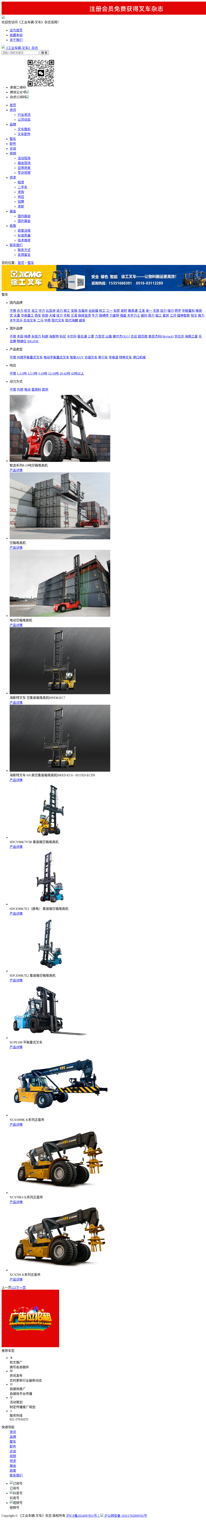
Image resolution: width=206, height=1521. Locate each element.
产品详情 (16, 470)
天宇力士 (133, 315)
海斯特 (54, 336)
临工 (158, 315)
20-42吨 (65, 373)
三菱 (91, 336)
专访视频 (24, 172)
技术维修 (24, 240)
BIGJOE (33, 341)
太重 (17, 315)
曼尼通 (82, 336)
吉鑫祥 (83, 310)
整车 (13, 139)
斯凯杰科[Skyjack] (161, 336)
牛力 (95, 315)
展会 (13, 211)
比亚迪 (51, 310)
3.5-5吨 (32, 373)
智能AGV (77, 357)
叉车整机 (24, 129)
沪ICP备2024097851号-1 (83, 1515)
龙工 (34, 310)
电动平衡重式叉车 (56, 357)
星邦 (166, 315)
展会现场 (24, 163)
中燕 (47, 320)
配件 (13, 143)
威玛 (144, 315)
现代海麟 (71, 320)
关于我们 (16, 40)
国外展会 (24, 221)
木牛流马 (16, 320)
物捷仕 (22, 341)
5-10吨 (42, 373)
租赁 (21, 182)
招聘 (21, 201)
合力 (20, 310)
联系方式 (24, 250)
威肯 (82, 320)
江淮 (141, 310)
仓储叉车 (90, 357)
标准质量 (24, 235)
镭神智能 (183, 315)
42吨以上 (77, 373)
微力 (201, 315)
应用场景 (24, 168)
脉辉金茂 (84, 315)
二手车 (22, 187)
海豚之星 (191, 336)
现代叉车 (58, 320)
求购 (21, 192)
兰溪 (74, 315)
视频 (13, 153)
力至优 (100, 336)
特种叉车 (125, 357)
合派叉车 (29, 320)
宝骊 (74, 310)
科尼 (63, 336)
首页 (13, 105)
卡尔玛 (71, 336)
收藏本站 (16, 35)
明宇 (178, 310)
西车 (38, 315)
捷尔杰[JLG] (121, 336)
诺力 (59, 310)
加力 (163, 310)
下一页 (21, 1287)
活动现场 (24, 158)
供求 (13, 177)
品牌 (13, 124)
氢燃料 (36, 389)
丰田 (20, 336)
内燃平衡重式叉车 (30, 357)
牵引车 (103, 357)
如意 (116, 310)
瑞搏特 (104, 315)
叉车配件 (24, 134)
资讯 (13, 110)
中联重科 (188, 310)
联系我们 (16, 245)
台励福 (93, 310)
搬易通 (133, 310)
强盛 (123, 315)
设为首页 (16, 30)
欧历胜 (143, 336)
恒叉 (194, 315)
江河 (173, 315)
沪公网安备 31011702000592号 (125, 1515)
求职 (21, 206)
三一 (109, 310)
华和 (67, 315)
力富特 (114, 315)
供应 (21, 197)
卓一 (149, 310)
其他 (45, 389)
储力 (170, 310)
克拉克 (179, 336)
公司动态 (24, 119)
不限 (13, 310)
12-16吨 (53, 373)
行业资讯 (24, 114)
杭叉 (27, 310)
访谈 (13, 148)
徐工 (102, 310)
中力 (42, 310)
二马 (40, 320)
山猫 (108, 336)
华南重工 (27, 315)
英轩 (124, 310)
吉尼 (134, 336)
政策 (13, 226)
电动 (27, 389)
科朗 (45, 336)
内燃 (20, 389)
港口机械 (139, 357)
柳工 (67, 310)
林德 (27, 336)
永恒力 (36, 336)
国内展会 (24, 216)
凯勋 (45, 315)
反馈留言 (24, 254)
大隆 (52, 315)
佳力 (59, 315)
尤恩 (156, 310)
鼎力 (151, 315)
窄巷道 (113, 357)
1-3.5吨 (22, 373)
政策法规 (24, 230)
